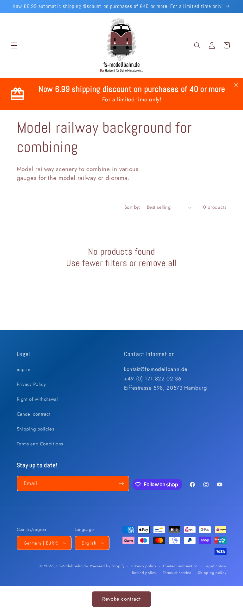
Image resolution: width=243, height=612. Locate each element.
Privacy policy (143, 566)
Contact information (180, 566)
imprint (24, 369)
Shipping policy (212, 572)
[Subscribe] (121, 483)
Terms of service (177, 572)
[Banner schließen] (236, 85)
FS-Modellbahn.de (72, 566)
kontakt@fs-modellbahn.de (156, 369)
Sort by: (132, 207)
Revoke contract (121, 598)
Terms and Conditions (40, 443)
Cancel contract (33, 414)
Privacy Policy (31, 384)
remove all (158, 263)
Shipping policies (35, 428)
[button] (14, 45)
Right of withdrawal (37, 399)
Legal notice (216, 566)
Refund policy (144, 572)
